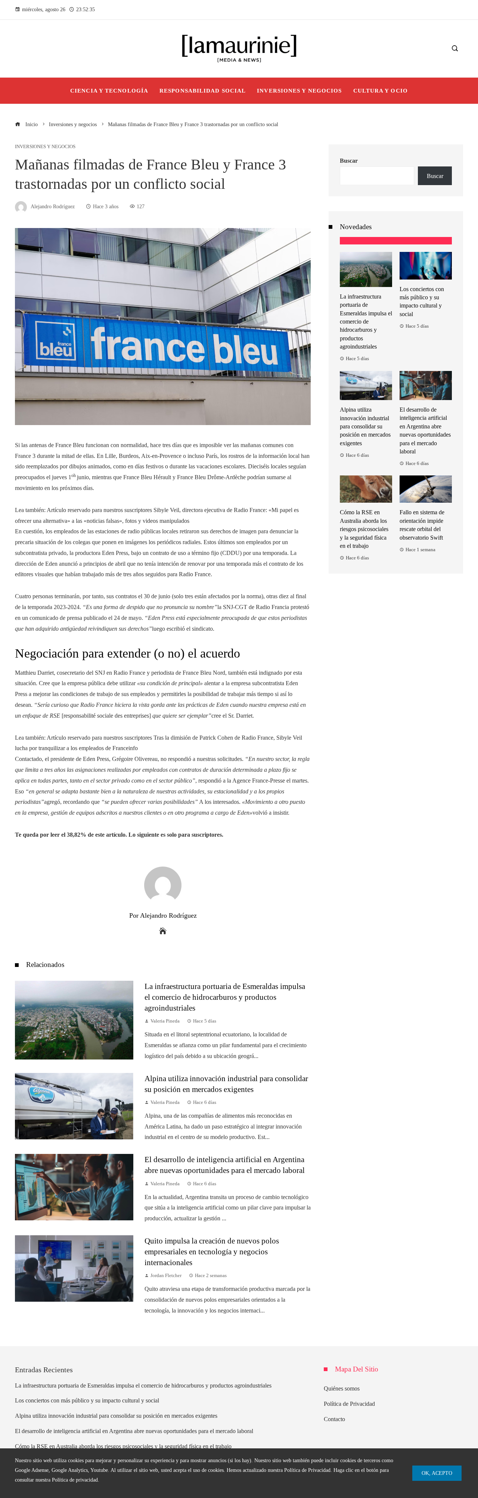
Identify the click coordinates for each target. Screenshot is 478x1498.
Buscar (349, 160)
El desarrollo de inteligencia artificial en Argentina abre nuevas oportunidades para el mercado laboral (134, 1431)
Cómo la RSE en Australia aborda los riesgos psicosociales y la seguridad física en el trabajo (364, 529)
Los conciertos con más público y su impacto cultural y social (87, 1400)
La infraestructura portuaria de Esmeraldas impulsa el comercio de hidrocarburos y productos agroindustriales (225, 997)
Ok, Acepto (437, 1473)
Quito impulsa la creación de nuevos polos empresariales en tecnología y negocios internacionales (212, 1251)
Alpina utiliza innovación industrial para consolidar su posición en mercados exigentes (365, 426)
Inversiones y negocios (45, 146)
